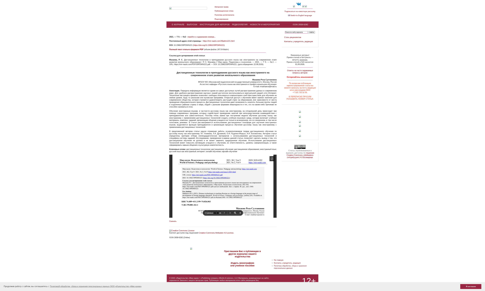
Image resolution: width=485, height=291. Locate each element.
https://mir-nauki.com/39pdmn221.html (219, 41)
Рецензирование (221, 19)
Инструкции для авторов (215, 24)
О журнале (178, 24)
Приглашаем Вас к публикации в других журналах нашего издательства (242, 254)
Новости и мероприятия (265, 24)
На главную (278, 260)
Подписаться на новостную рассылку (300, 11)
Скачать (172, 221)
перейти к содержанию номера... (202, 37)
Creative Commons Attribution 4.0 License (216, 233)
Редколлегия (240, 24)
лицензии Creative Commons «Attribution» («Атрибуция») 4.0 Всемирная (300, 155)
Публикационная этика (224, 11)
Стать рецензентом (292, 37)
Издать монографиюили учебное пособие (242, 264)
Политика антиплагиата (224, 15)
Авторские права (221, 7)
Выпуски (192, 24)
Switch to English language (301, 15)
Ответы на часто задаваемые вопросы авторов (300, 71)
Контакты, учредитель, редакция (298, 41)
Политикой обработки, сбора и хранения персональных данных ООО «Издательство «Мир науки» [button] (96, 286)
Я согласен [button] (471, 286)
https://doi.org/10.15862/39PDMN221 (209, 45)
